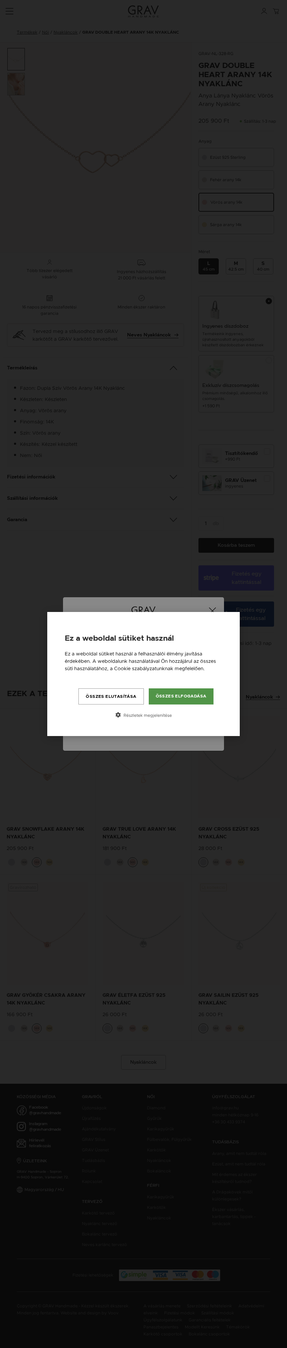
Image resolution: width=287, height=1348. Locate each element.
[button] (143, 715)
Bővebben (77, 676)
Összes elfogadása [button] (181, 696)
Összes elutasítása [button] (111, 696)
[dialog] (143, 674)
